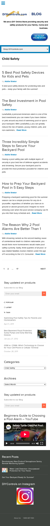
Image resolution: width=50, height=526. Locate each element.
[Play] (6, 443)
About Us (17, 518)
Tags (8, 313)
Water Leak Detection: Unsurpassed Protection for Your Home (24, 470)
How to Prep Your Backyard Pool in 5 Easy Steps (23, 186)
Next (43, 269)
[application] (25, 434)
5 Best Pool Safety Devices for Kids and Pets (23, 74)
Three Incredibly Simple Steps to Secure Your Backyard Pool (20, 146)
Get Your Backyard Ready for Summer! (18, 477)
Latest (9, 307)
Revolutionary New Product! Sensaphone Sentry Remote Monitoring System (22, 462)
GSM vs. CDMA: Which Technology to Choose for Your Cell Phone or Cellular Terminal (24, 346)
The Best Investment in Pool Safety (24, 103)
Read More (21, 130)
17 (17, 269)
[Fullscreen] (41, 443)
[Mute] (37, 443)
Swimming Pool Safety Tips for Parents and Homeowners (22, 319)
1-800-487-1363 (28, 518)
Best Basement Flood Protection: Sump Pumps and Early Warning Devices (18, 333)
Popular (9, 302)
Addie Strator (11, 81)
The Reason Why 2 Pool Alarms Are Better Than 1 (21, 227)
